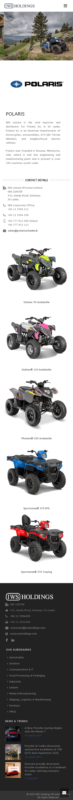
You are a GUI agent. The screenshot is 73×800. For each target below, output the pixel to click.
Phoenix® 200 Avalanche (36, 438)
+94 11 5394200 (20, 616)
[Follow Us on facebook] (6, 640)
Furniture (14, 705)
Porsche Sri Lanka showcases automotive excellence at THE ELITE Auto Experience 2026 (43, 749)
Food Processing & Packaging (27, 675)
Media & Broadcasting (22, 693)
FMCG (12, 711)
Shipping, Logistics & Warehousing (30, 699)
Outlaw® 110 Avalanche (36, 369)
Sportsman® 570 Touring (36, 571)
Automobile (16, 657)
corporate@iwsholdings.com (27, 627)
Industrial (15, 681)
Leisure (13, 687)
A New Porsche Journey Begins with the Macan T (43, 730)
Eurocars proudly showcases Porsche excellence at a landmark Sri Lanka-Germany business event (45, 769)
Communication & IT (21, 669)
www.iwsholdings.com (23, 633)
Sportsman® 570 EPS (36, 508)
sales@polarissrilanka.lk (23, 230)
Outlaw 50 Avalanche (37, 302)
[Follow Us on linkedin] (12, 640)
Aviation (14, 663)
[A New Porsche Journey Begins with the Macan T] (13, 734)
